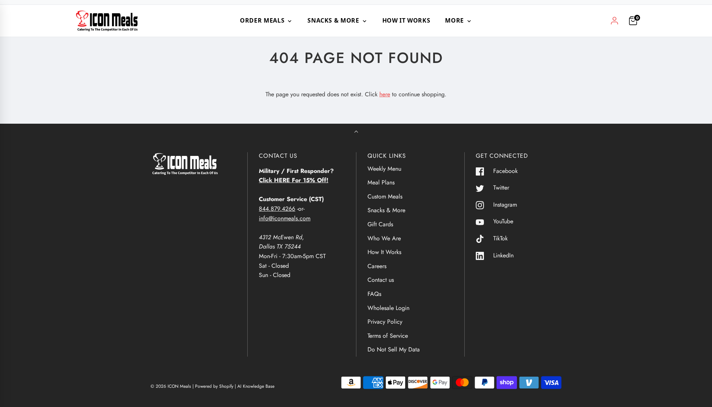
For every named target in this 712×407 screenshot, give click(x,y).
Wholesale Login (388, 308)
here (384, 94)
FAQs (374, 294)
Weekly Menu (384, 168)
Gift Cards (380, 224)
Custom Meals (384, 196)
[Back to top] (356, 132)
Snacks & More (386, 210)
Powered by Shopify (214, 386)
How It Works (406, 20)
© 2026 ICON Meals (171, 386)
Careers (376, 266)
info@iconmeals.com (284, 218)
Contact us (380, 280)
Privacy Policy (384, 321)
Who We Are (384, 238)
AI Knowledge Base (255, 386)
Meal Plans (381, 182)
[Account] (614, 21)
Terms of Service (387, 335)
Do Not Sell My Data (393, 349)
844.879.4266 (277, 208)
